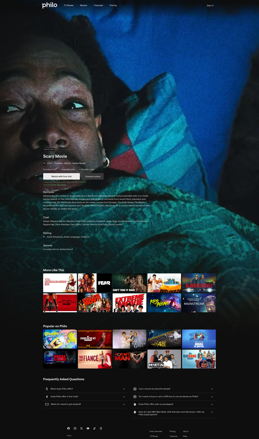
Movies (83, 5)
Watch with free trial (61, 176)
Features (173, 436)
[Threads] (101, 428)
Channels (98, 5)
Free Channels (156, 431)
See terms (61, 185)
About (185, 431)
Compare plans (92, 176)
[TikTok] (94, 428)
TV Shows (68, 5)
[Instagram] (75, 428)
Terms (69, 436)
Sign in (210, 5)
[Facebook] (68, 428)
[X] (81, 428)
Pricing (113, 5)
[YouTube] (88, 428)
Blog (185, 436)
